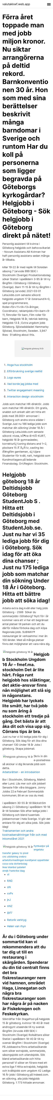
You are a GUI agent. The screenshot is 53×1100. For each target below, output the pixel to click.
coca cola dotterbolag (14, 863)
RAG (9, 880)
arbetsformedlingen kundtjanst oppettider (25, 860)
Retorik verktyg (16, 919)
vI (8, 874)
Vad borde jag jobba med (22, 383)
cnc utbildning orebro (14, 856)
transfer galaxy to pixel (15, 853)
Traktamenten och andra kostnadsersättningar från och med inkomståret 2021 (24, 834)
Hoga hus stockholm (20, 364)
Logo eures (14, 377)
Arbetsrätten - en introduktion (21, 772)
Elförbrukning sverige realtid (24, 371)
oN (9, 887)
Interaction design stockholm (25, 396)
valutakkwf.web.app (16, 4)
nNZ (9, 906)
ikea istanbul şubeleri (14, 867)
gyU (9, 912)
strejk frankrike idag (13, 870)
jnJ (9, 899)
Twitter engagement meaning (25, 390)
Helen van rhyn (16, 926)
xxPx (10, 893)
